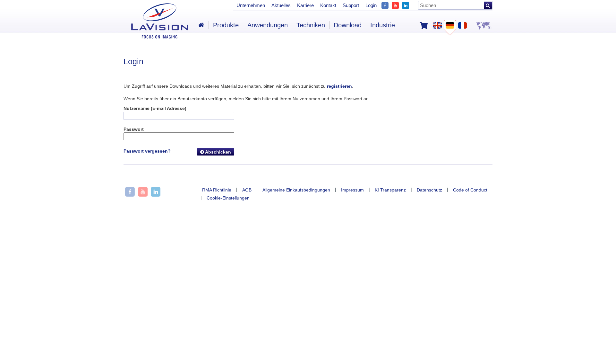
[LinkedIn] (405, 4)
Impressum (352, 189)
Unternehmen (250, 5)
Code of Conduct (470, 189)
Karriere (305, 5)
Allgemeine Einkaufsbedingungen (296, 189)
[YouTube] (395, 4)
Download (348, 25)
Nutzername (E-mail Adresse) (155, 108)
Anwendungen (267, 25)
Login (371, 5)
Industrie (382, 25)
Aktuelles (281, 5)
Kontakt (328, 5)
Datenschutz (429, 189)
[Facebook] (385, 4)
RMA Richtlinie (216, 189)
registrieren (339, 86)
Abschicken (217, 152)
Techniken (310, 25)
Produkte (226, 25)
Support (351, 5)
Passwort (134, 129)
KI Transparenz (390, 189)
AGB (247, 189)
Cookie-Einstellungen (228, 197)
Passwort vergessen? (147, 151)
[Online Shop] (424, 25)
